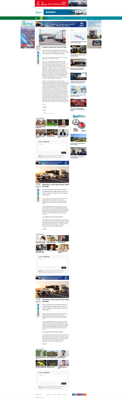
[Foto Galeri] (85, 8)
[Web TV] (83, 8)
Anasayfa (48, 394)
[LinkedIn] (38, 56)
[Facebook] (38, 52)
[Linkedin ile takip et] (80, 395)
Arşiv (48, 8)
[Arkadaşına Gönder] (38, 59)
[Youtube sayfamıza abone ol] (78, 395)
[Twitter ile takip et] (76, 395)
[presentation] (39, 18)
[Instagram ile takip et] (83, 395)
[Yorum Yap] (38, 63)
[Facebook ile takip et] (73, 395)
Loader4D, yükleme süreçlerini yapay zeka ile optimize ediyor (58, 18)
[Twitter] (38, 54)
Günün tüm (83, 18)
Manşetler (39, 8)
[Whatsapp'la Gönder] (38, 57)
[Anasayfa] (36, 8)
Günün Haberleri (44, 8)
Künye (52, 394)
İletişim (55, 394)
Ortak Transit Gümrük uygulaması (49, 113)
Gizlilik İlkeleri (59, 394)
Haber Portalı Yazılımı (40, 397)
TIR (44, 111)
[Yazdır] (38, 61)
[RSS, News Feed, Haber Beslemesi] (85, 395)
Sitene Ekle (51, 8)
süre (45, 112)
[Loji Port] (39, 12)
